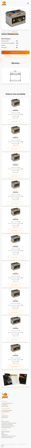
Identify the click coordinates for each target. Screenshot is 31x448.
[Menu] (28, 3)
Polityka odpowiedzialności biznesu (8, 436)
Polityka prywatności (5, 431)
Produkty (3, 32)
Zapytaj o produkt (14, 52)
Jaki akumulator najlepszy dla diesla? (8, 423)
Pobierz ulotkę (7, 56)
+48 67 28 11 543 (4, 416)
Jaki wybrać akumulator (6, 427)
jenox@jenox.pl (4, 417)
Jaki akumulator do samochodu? (7, 426)
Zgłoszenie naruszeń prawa (7, 437)
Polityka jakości (4, 434)
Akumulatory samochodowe (7, 424)
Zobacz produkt (14, 121)
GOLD (8, 32)
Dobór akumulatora (5, 421)
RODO (2, 433)
